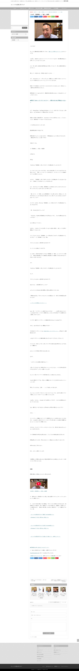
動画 (49, 12)
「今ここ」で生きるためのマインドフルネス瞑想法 (63, 594)
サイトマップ (64, 8)
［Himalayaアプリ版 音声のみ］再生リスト (39, 517)
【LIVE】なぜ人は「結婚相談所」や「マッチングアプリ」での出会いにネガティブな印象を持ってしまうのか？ (58, 580)
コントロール (46, 12)
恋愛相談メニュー (56, 652)
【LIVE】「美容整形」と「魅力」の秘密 (38, 491)
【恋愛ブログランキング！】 (36, 555)
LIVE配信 (42, 12)
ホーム (15, 8)
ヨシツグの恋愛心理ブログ (18, 4)
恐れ (51, 12)
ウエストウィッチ (23, 8)
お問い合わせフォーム (57, 650)
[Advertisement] (19, 17)
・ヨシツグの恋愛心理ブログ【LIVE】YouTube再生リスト (42, 525)
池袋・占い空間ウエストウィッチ (55, 51)
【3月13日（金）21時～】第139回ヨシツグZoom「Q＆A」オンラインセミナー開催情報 (41, 595)
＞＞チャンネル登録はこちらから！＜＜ (38, 302)
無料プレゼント (31, 8)
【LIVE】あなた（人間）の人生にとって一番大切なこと (34, 594)
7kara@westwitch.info (34, 553)
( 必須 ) (33, 611)
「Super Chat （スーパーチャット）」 (51, 331)
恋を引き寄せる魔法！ (39, 8)
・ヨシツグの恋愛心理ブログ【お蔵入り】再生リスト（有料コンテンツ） (45, 536)
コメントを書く (60, 12)
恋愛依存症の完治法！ (47, 8)
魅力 (56, 12)
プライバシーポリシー (57, 654)
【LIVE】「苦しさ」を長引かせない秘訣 (48, 594)
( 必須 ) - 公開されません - (36, 615)
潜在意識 (53, 12)
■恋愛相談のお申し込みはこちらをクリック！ (39, 547)
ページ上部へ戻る (78, 640)
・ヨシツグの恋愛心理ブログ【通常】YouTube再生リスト (42, 514)
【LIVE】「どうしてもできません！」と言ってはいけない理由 (38, 580)
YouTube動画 (56, 8)
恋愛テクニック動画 (37, 12)
